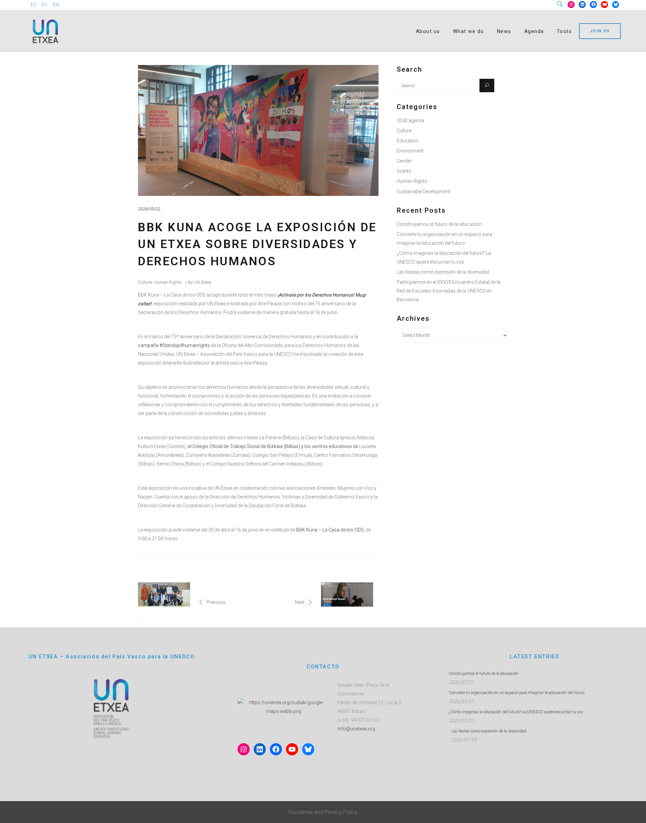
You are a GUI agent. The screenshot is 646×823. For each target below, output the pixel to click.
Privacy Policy (341, 812)
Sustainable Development (423, 191)
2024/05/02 (149, 208)
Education (407, 140)
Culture (145, 282)
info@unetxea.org (356, 728)
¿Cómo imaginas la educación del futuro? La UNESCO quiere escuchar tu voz (516, 712)
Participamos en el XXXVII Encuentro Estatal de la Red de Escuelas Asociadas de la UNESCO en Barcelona (448, 290)
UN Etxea (202, 282)
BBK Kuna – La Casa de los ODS (330, 530)
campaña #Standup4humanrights (174, 345)
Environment (410, 150)
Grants (404, 171)
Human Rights (167, 282)
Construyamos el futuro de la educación (439, 224)
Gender (404, 161)
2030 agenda (410, 120)
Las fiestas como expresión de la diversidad (443, 272)
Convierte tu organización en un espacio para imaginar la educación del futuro (516, 692)
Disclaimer (300, 812)
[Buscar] (562, 4)
